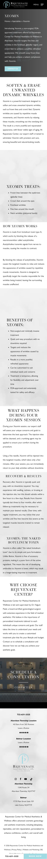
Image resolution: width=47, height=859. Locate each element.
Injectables (16, 21)
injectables (7, 829)
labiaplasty (38, 824)
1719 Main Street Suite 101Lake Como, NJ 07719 (23, 801)
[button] (38, 4)
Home (7, 21)
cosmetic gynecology (34, 820)
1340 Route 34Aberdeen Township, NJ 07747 (23, 787)
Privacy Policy (16, 850)
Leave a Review (23, 728)
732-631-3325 (11, 856)
